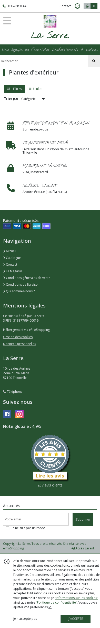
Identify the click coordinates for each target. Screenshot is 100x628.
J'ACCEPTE (75, 618)
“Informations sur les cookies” (76, 598)
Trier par (11, 98)
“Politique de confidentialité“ (56, 602)
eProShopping (13, 548)
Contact (65, 6)
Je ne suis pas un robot (28, 528)
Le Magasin (13, 271)
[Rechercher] (94, 61)
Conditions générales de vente (27, 278)
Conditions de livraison (22, 284)
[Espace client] (77, 6)
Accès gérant (84, 548)
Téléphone (14, 391)
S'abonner (82, 519)
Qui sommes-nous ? (20, 291)
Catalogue (13, 258)
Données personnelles (19, 344)
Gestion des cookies (18, 337)
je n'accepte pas (25, 618)
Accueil (10, 251)
